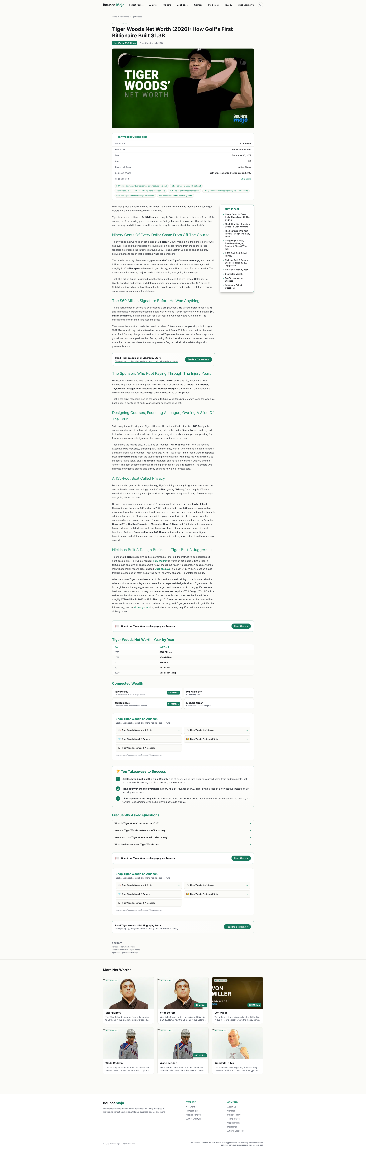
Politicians (213, 5)
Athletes (153, 5)
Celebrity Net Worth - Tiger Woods (126, 950)
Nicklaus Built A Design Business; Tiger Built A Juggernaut (236, 263)
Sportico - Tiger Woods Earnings (125, 952)
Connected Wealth (233, 274)
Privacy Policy (233, 1114)
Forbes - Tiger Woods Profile (123, 947)
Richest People (136, 5)
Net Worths (124, 17)
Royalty (228, 5)
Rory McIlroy (160, 560)
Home (114, 17)
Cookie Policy (233, 1123)
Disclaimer (232, 1127)
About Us (231, 1106)
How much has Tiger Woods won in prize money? (183, 837)
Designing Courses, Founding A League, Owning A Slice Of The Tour (236, 244)
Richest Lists (192, 1110)
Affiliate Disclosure (235, 1131)
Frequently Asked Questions (233, 286)
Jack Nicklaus (162, 568)
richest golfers (142, 607)
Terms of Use (233, 1119)
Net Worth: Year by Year (236, 269)
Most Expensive (246, 5)
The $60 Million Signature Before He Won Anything (237, 225)
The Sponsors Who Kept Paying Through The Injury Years (237, 234)
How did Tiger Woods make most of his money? (183, 830)
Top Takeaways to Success (233, 279)
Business (198, 5)
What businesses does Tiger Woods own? (183, 844)
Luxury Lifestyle (193, 1119)
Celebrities (182, 5)
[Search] (260, 4)
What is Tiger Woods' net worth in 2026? (183, 823)
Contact (231, 1110)
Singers (167, 5)
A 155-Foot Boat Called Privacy (236, 254)
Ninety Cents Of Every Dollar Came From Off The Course (237, 217)
